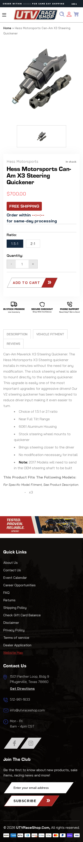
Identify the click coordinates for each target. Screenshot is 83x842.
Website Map (13, 653)
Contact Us (12, 570)
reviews (13, 344)
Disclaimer (11, 623)
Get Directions (22, 688)
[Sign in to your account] (69, 14)
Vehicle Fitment (50, 334)
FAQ (6, 593)
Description (17, 334)
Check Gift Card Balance (22, 615)
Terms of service (16, 638)
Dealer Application (17, 645)
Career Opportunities (19, 585)
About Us (10, 563)
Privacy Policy (14, 630)
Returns (9, 600)
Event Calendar (15, 578)
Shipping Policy (15, 608)
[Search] (62, 14)
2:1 (33, 244)
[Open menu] (4, 15)
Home (7, 28)
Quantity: (15, 255)
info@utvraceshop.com (27, 710)
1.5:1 (15, 244)
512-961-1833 (20, 699)
